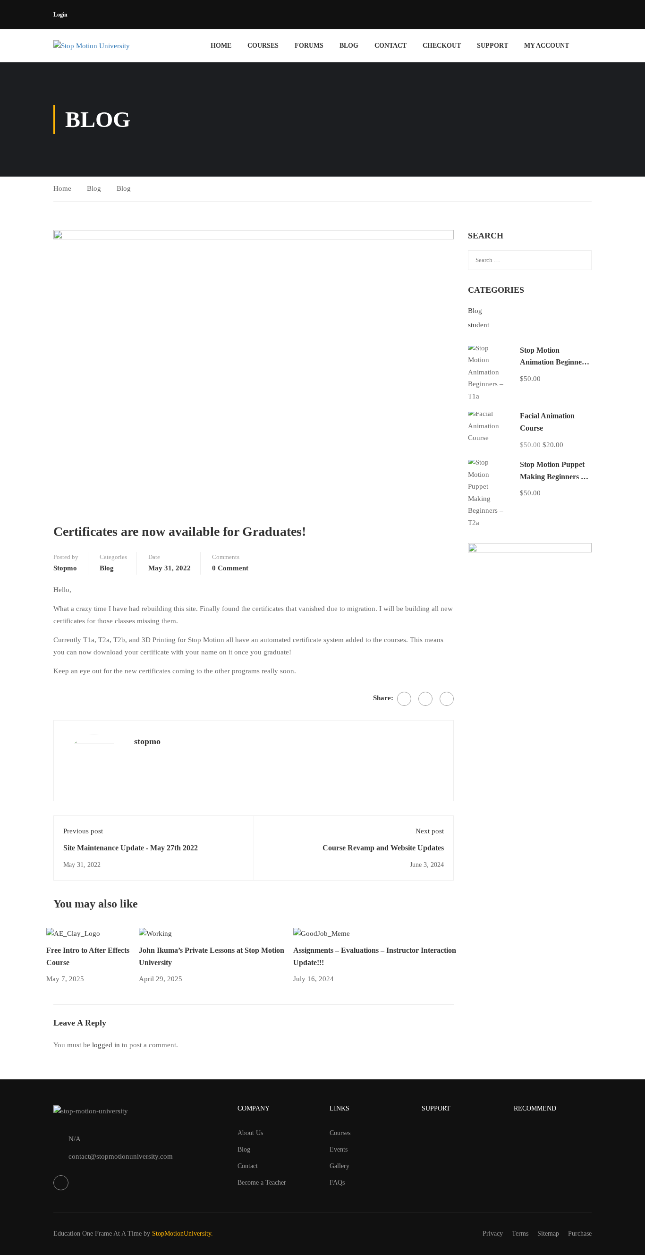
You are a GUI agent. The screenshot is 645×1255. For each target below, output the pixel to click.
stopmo (65, 568)
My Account (546, 45)
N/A (74, 1139)
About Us (250, 1132)
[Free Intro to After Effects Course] (73, 933)
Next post (430, 831)
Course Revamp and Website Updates (383, 848)
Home (221, 45)
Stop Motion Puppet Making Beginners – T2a (552, 476)
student (478, 325)
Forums (309, 45)
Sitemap (548, 1233)
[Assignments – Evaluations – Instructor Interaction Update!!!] (321, 933)
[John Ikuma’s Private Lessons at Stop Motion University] (155, 933)
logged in (106, 1045)
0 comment (230, 568)
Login (60, 14)
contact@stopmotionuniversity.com (120, 1156)
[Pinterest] (447, 699)
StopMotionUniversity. (182, 1233)
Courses (263, 45)
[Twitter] (425, 699)
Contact (390, 45)
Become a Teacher (262, 1182)
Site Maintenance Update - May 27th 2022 (130, 848)
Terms (520, 1233)
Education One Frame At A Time (97, 1233)
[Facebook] (404, 699)
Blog (348, 45)
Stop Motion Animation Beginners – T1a (554, 362)
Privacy (493, 1233)
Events (339, 1149)
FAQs (337, 1182)
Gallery (339, 1166)
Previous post (83, 831)
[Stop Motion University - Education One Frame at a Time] (106, 46)
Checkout (442, 45)
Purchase (580, 1233)
